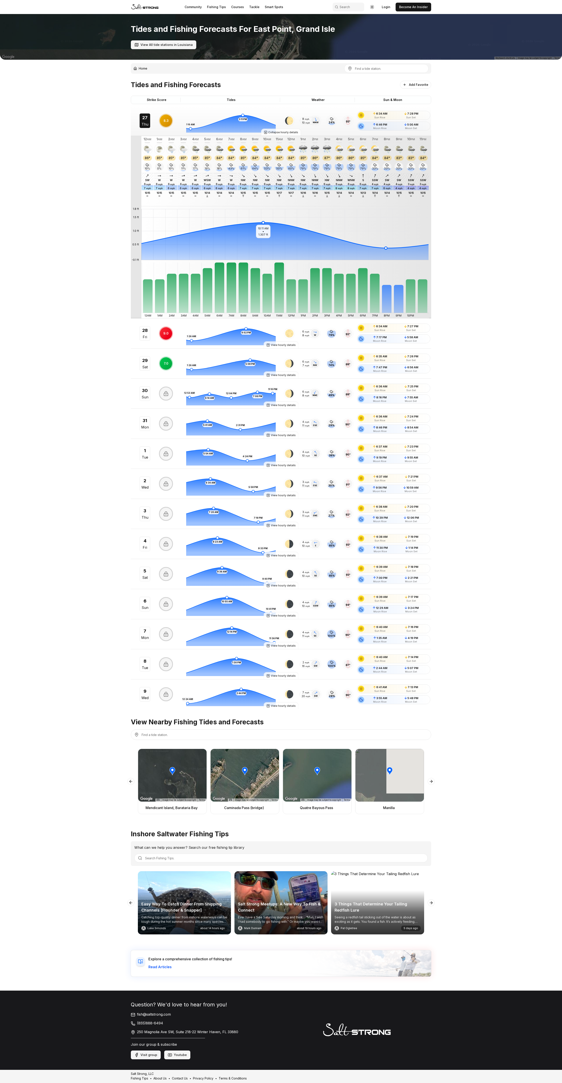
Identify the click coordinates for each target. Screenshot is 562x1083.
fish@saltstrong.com (154, 1014)
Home (143, 68)
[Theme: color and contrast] (372, 7)
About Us (160, 1078)
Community (193, 7)
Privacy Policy (203, 1078)
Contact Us (180, 1078)
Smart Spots (274, 7)
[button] (289, 120)
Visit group (148, 1055)
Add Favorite (418, 84)
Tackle (254, 7)
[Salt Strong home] (145, 7)
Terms (557, 58)
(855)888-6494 (150, 1023)
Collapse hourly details (283, 132)
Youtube (180, 1055)
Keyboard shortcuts (505, 58)
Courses (237, 7)
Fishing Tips (216, 7)
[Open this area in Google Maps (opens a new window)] (8, 57)
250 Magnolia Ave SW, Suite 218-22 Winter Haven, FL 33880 (187, 1032)
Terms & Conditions (233, 1078)
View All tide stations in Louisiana (166, 45)
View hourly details (283, 345)
